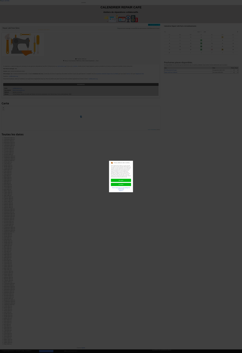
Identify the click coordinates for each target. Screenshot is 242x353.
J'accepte (121, 180)
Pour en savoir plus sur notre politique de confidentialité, (121, 188)
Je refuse (121, 184)
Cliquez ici (121, 190)
